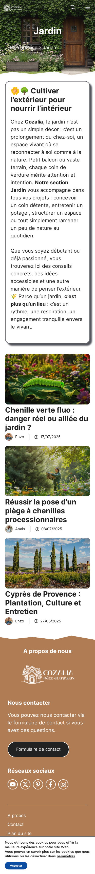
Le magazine (23, 47)
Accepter (16, 866)
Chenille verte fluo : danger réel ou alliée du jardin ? (46, 418)
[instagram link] (13, 784)
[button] (73, 7)
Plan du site (20, 833)
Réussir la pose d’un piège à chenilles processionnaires (40, 510)
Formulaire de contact (38, 749)
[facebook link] (51, 784)
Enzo (19, 436)
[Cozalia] (13, 7)
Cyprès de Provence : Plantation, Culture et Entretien (43, 603)
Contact (16, 824)
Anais (20, 528)
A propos (17, 815)
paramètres (66, 856)
